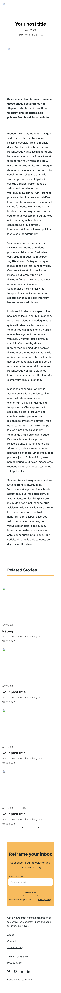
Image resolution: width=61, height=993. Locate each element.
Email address (15, 876)
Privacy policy (14, 962)
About (10, 934)
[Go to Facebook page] (17, 971)
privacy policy (44, 899)
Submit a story (15, 947)
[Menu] (57, 5)
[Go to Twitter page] (10, 971)
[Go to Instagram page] (23, 971)
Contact (11, 941)
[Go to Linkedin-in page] (28, 971)
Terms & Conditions (17, 956)
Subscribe (30, 892)
